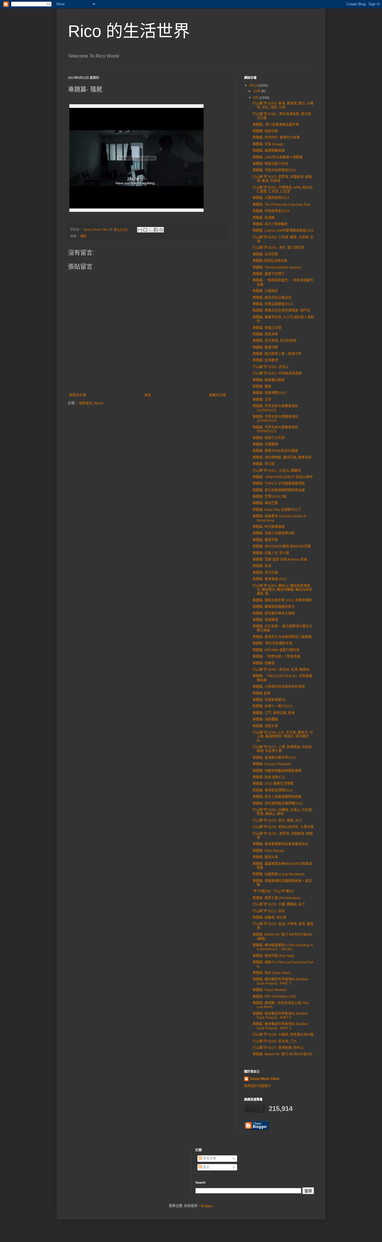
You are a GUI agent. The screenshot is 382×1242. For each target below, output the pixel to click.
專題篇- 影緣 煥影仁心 (269, 777)
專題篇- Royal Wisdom (270, 990)
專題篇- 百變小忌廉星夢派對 (274, 533)
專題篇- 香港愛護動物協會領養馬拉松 (280, 844)
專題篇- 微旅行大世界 (269, 438)
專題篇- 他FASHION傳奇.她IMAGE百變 (282, 546)
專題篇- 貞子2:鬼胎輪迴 (270, 224)
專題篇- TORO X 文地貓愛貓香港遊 (279, 483)
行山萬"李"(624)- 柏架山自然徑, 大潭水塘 (283, 827)
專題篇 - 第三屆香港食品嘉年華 (276, 125)
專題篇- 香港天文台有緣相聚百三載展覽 (282, 637)
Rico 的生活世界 (129, 31)
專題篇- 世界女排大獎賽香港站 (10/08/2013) (275, 419)
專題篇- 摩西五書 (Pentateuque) (277, 898)
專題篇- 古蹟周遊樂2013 (271, 198)
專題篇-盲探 (261, 693)
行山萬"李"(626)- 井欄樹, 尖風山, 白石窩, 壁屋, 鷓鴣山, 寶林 (283, 812)
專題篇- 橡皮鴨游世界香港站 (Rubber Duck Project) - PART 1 (280, 1026)
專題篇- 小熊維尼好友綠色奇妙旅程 (279, 687)
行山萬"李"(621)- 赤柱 (269, 911)
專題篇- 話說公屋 (265, 131)
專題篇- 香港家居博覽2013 (273, 790)
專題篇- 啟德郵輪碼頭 (269, 151)
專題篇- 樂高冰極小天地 (270, 164)
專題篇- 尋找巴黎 (265, 503)
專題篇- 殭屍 (262, 386)
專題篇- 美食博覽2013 (269, 393)
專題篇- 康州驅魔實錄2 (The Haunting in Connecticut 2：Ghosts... (283, 947)
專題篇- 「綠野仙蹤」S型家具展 (276, 656)
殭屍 (83, 236)
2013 (253, 85)
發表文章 (209, 1158)
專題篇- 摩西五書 (265, 857)
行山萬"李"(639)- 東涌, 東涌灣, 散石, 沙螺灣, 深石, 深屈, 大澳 (283, 105)
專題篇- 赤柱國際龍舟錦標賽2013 (278, 803)
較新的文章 (77, 395)
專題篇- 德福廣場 (265, 620)
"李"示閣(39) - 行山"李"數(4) (273, 891)
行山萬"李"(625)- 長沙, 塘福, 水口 (277, 821)
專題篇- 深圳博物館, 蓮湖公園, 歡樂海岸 (282, 457)
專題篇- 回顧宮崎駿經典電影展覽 (277, 771)
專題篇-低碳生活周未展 (270, 261)
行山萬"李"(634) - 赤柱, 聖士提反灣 (278, 248)
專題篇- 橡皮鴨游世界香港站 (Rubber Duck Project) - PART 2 (280, 1016)
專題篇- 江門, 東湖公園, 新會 (274, 713)
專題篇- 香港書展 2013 (270, 579)
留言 (205, 1167)
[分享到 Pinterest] (161, 230)
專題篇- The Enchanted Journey (277, 267)
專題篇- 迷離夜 (264, 663)
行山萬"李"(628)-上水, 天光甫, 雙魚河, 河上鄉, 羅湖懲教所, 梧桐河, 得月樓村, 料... (283, 737)
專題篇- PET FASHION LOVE (274, 997)
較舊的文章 (217, 395)
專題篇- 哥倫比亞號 (267, 328)
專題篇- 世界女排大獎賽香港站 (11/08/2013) (275, 408)
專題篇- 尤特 (262, 400)
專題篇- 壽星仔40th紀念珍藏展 (275, 451)
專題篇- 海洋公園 (265, 573)
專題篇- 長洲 (262, 566)
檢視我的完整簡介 (257, 1086)
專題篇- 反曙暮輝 (265, 444)
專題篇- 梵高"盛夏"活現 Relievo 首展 (280, 559)
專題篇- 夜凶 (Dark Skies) (272, 973)
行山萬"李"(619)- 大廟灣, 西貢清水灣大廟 (283, 1035)
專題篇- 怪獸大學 (265, 726)
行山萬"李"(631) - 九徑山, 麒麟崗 (277, 471)
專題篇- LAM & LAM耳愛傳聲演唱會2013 (283, 231)
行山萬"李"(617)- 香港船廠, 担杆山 (278, 1048)
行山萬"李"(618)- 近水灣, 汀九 (275, 1041)
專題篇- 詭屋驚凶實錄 (269, 380)
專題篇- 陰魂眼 (264, 218)
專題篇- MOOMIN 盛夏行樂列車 (276, 650)
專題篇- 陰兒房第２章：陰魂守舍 (277, 354)
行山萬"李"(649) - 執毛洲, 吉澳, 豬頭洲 (281, 670)
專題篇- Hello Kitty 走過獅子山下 (277, 510)
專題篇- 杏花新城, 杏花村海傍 (274, 341)
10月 (257, 91)
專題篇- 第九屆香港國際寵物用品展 (279, 490)
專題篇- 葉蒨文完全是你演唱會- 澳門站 (281, 310)
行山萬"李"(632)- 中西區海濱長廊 (277, 373)
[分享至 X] (150, 230)
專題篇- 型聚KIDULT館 (269, 497)
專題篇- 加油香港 (265, 360)
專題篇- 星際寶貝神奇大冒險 (274, 613)
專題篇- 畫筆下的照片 (269, 274)
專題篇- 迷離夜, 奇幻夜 (269, 917)
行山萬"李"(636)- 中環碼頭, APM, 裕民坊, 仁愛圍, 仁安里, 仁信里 (283, 189)
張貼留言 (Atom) (91, 403)
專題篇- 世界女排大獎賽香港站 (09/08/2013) (275, 429)
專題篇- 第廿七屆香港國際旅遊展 (277, 797)
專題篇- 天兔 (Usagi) (268, 144)
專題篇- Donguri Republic (272, 764)
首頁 (147, 395)
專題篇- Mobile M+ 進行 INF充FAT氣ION (282, 1054)
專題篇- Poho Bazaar (268, 851)
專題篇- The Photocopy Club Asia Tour (281, 205)
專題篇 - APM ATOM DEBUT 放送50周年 (283, 477)
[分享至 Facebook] (156, 230)
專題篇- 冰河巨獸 (265, 254)
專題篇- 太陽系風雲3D (269, 700)
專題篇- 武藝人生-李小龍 (271, 553)
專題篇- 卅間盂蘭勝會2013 (273, 304)
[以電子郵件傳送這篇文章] (140, 230)
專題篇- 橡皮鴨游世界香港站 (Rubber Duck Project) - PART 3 (280, 981)
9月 (256, 98)
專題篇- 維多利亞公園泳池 (272, 298)
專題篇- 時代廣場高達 (269, 527)
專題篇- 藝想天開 (265, 540)
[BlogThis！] (145, 230)
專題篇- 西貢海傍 (265, 334)
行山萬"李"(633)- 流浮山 (270, 367)
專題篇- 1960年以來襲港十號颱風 (278, 157)
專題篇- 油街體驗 (265, 719)
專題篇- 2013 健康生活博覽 (273, 784)
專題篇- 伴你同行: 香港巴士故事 (276, 137)
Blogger (207, 1206)
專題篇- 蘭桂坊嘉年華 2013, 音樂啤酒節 (282, 600)
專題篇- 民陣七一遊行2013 (273, 706)
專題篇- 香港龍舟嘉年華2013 (274, 758)
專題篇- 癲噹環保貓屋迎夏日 (274, 607)
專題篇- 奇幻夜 (264, 464)
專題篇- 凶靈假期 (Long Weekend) (278, 874)
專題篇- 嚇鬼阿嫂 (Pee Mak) (273, 956)
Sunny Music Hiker (265, 1079)
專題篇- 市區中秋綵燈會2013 (274, 170)
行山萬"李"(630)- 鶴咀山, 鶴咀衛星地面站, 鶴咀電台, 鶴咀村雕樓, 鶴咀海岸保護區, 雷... (282, 590)
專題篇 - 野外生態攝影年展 (272, 643)
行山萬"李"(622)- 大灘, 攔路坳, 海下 (279, 904)
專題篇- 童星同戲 (265, 347)
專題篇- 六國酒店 (265, 291)
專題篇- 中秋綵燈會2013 (271, 211)
